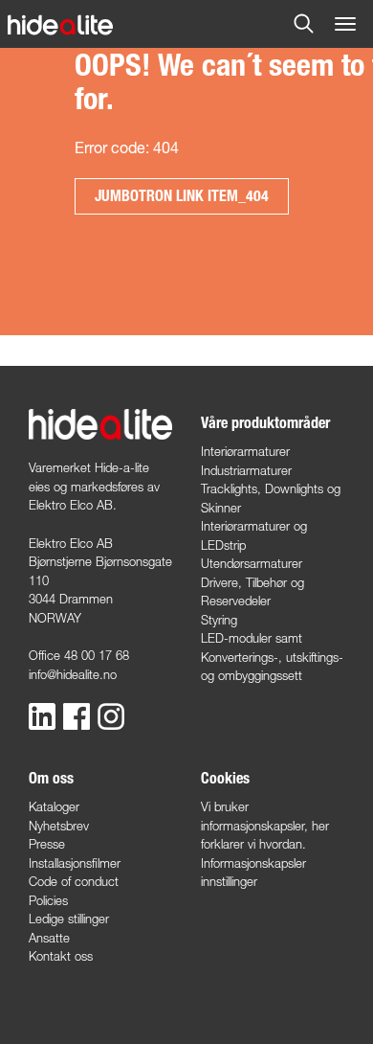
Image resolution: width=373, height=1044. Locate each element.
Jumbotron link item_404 (182, 196)
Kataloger (54, 806)
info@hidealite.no (73, 674)
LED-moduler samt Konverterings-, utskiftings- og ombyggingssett (272, 656)
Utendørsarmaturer (251, 563)
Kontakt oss (61, 956)
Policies (48, 900)
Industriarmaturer (246, 470)
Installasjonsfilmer (75, 863)
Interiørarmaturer (245, 451)
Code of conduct (74, 881)
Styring (219, 619)
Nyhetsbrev (59, 825)
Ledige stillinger (69, 918)
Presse (47, 843)
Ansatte (49, 937)
